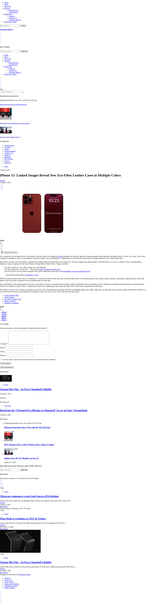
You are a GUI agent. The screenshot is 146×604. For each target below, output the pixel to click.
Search (23, 26)
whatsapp (7, 157)
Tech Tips (7, 6)
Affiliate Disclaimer (11, 586)
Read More (4, 506)
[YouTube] (0, 39)
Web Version (8, 159)
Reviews (7, 8)
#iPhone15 (56, 269)
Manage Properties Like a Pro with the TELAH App (13, 104)
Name (2, 347)
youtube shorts (9, 145)
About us (12, 16)
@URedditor (66, 271)
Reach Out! (8, 14)
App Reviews (13, 12)
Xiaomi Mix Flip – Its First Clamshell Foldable (26, 389)
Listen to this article (10, 252)
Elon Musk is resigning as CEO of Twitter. (23, 518)
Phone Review (13, 10)
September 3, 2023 (32, 275)
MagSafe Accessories (11, 303)
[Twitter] (0, 41)
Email (2, 351)
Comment (4, 344)
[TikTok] (0, 35)
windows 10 (8, 153)
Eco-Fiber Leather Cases (12, 299)
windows (7, 155)
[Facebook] (0, 33)
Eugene (2, 180)
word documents (9, 151)
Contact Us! (13, 18)
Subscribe (24, 51)
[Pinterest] (0, 43)
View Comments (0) (7, 367)
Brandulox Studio (24, 574)
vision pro (7, 163)
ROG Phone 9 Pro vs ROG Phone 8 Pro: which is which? (14, 123)
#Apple (40, 269)
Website (2, 355)
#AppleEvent (48, 269)
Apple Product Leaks (11, 295)
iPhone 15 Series (10, 301)
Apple (60, 256)
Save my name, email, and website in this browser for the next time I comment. (29, 359)
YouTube (7, 147)
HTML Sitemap (9, 588)
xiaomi (6, 149)
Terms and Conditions (11, 584)
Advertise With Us (15, 20)
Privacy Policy (9, 582)
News (6, 4)
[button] (1, 89)
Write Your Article (10, 22)
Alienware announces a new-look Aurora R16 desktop (29, 496)
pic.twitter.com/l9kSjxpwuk (80, 271)
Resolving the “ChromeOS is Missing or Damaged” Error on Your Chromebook (43, 410)
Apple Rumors (9, 297)
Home (6, 3)
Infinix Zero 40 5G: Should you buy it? (10, 137)
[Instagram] (0, 37)
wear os (7, 161)
